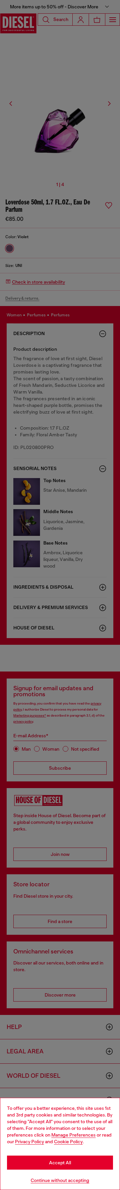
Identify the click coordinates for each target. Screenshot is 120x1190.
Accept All (60, 1162)
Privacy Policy (29, 1141)
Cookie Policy (68, 1141)
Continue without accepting (60, 1180)
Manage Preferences (73, 1135)
